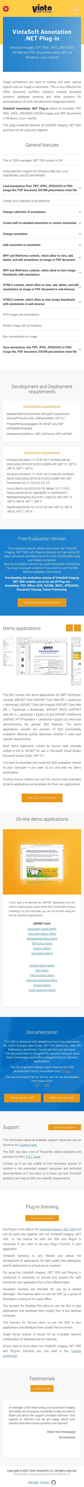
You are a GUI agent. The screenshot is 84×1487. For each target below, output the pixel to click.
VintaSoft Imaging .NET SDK (57, 1229)
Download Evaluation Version (42, 602)
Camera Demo (42, 985)
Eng (75, 9)
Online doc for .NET (22, 1098)
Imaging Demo (42, 948)
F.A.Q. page (33, 1156)
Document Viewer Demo (42, 928)
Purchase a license (42, 1218)
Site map (33, 1482)
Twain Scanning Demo (42, 990)
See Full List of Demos (42, 798)
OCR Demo (42, 970)
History (66, 1071)
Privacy (44, 1482)
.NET (37, 1085)
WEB (47, 1085)
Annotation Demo (42, 953)
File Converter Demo (42, 975)
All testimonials (42, 1388)
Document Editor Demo (42, 933)
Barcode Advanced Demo (42, 980)
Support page (28, 1145)
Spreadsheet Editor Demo (42, 938)
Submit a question (65, 1127)
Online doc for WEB (61, 1098)
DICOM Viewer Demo (42, 965)
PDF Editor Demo (42, 943)
